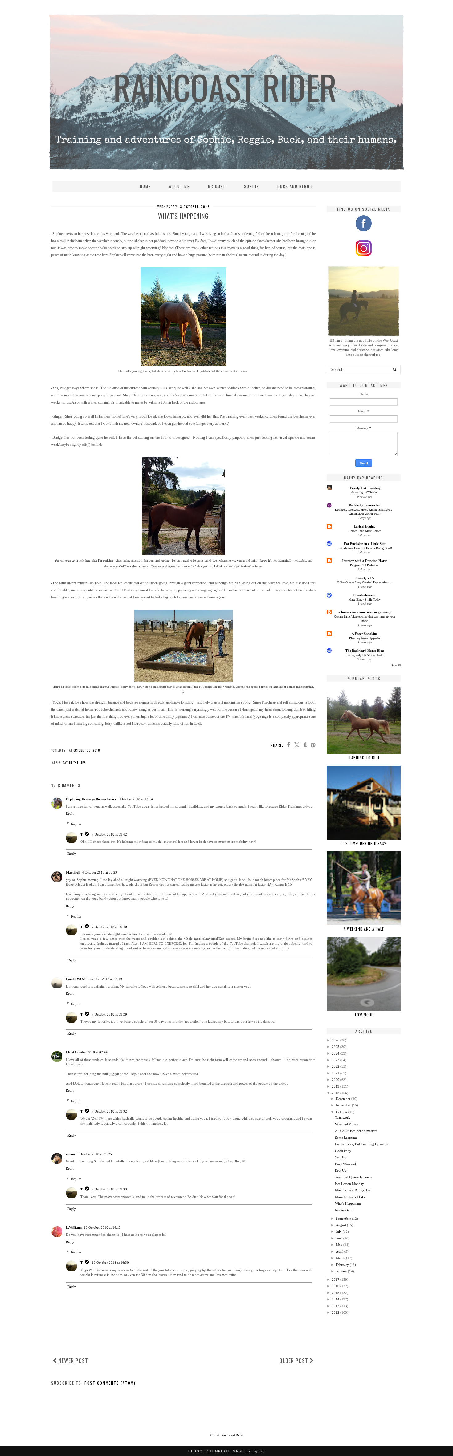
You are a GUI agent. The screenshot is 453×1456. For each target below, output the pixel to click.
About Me (179, 186)
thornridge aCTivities (364, 492)
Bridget (217, 186)
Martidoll (73, 872)
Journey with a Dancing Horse (364, 560)
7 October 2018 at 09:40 (109, 927)
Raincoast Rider (232, 1435)
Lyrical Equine (364, 526)
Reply (70, 813)
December (343, 1099)
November (343, 1105)
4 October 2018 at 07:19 (104, 979)
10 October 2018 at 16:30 (110, 1262)
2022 (335, 1066)
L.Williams (74, 1227)
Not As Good (344, 1210)
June (339, 1238)
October (341, 1112)
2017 (335, 1279)
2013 (335, 1306)
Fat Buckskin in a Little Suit (365, 543)
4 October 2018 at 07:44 (90, 1052)
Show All (396, 665)
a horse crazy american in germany (364, 612)
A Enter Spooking (365, 633)
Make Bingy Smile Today (365, 599)
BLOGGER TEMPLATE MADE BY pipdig (226, 1451)
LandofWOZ (75, 979)
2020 (335, 1079)
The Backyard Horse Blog (364, 650)
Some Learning (346, 1137)
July (339, 1231)
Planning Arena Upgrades (364, 638)
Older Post (294, 1361)
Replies (76, 824)
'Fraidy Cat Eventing (365, 488)
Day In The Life (74, 762)
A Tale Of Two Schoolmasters (356, 1131)
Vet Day (340, 1157)
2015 (335, 1293)
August (341, 1225)
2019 (335, 1086)
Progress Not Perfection (364, 565)
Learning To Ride (364, 757)
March (340, 1258)
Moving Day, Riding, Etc (353, 1190)
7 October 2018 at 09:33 (109, 1189)
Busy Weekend (345, 1164)
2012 (335, 1312)
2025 (335, 1046)
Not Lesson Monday (349, 1184)
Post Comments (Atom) (110, 1382)
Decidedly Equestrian (364, 505)
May (339, 1245)
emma (70, 1154)
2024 (335, 1053)
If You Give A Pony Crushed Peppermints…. (365, 582)
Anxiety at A (364, 578)
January (341, 1271)
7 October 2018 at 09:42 (109, 834)
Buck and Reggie (295, 186)
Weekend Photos (346, 1124)
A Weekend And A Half (364, 928)
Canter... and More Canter (365, 531)
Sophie (251, 186)
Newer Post (72, 1361)
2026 (335, 1040)
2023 (335, 1060)
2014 (335, 1299)
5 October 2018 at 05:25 (94, 1154)
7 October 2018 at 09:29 (109, 1014)
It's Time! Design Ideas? (363, 843)
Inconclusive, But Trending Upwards (361, 1144)
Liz (68, 1052)
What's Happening (348, 1203)
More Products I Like (350, 1197)
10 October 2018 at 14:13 (102, 1227)
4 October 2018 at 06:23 (99, 872)
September (343, 1218)
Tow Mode (363, 1014)
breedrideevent (364, 595)
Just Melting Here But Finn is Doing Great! (364, 548)
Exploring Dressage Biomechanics (91, 799)
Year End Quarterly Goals (353, 1177)
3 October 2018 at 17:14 (135, 799)
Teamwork (342, 1117)
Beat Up (340, 1170)
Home (145, 186)
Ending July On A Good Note (364, 655)
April (339, 1251)
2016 (335, 1286)
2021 (335, 1073)
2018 (335, 1093)
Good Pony (343, 1151)
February (342, 1265)
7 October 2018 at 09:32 (109, 1111)
